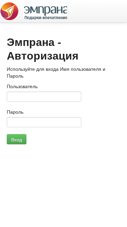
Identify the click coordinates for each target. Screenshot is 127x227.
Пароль (15, 112)
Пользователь (22, 86)
